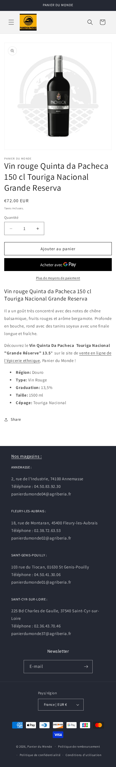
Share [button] (16, 419)
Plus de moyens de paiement (58, 278)
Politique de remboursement (79, 746)
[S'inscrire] (86, 666)
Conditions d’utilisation (84, 755)
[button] (11, 22)
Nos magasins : (26, 456)
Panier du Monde (39, 746)
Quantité (11, 217)
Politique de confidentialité (40, 755)
